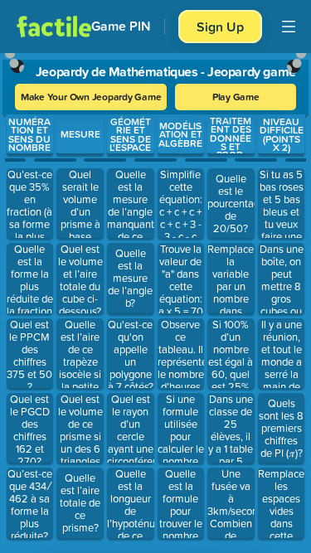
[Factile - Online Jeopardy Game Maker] (54, 26)
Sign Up (220, 26)
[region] (155, 299)
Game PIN (121, 26)
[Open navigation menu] (288, 26)
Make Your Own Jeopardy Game (91, 97)
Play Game (236, 97)
